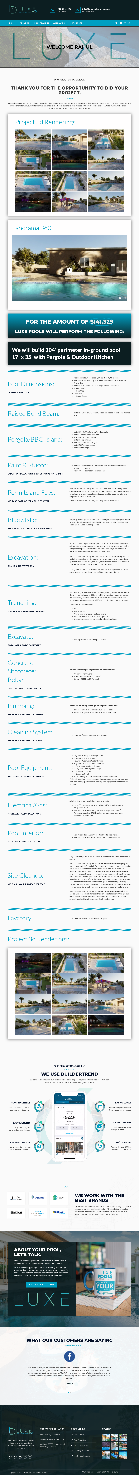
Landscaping (58, 23)
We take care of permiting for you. (28, 501)
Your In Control (21, 1103)
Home (11, 23)
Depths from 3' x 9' (18, 392)
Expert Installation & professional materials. (35, 474)
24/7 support (123, 1142)
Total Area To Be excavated (24, 645)
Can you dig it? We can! (21, 566)
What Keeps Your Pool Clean (25, 740)
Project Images (122, 1122)
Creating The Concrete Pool (24, 688)
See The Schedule (20, 1143)
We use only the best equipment (27, 776)
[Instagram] (125, 23)
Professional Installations (24, 814)
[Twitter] (116, 23)
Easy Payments (22, 1123)
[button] (68, 1392)
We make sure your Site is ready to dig (30, 528)
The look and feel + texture (24, 842)
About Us (24, 23)
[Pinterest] (129, 23)
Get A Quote (76, 23)
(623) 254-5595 (64, 9)
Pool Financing (41, 23)
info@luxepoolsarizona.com (96, 9)
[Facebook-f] (112, 23)
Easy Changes (123, 1103)
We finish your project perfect (26, 884)
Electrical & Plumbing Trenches (27, 611)
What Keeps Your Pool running (26, 714)
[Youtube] (121, 23)
